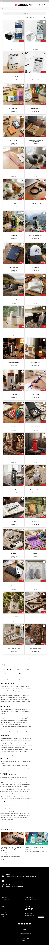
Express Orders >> (4, 914)
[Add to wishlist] (22, 22)
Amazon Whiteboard (14, 76)
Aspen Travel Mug (13, 235)
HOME (2, 8)
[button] (2, 4)
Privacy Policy (24, 940)
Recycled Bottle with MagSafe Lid (35, 235)
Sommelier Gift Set (13, 394)
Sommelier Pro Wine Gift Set (13, 362)
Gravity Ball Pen (14, 521)
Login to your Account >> (5, 901)
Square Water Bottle (13, 489)
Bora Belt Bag (13, 553)
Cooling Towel (35, 553)
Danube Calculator (35, 76)
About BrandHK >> (4, 895)
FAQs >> (26, 904)
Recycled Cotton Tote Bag (14, 616)
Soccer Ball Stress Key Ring (35, 489)
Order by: (26, 17)
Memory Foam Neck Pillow (35, 172)
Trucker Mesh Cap (35, 267)
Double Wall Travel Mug (13, 331)
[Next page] (33, 658)
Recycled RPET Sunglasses (14, 299)
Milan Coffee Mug (35, 331)
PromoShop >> (3, 916)
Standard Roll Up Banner (35, 45)
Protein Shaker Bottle (35, 458)
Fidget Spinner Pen (35, 394)
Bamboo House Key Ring (35, 426)
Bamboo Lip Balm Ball (14, 203)
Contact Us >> (27, 895)
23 (29, 658)
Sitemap (24, 929)
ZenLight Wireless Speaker (35, 362)
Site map (24, 943)
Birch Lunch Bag (35, 521)
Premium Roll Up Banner (13, 45)
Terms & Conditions (24, 938)
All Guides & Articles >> (5, 919)
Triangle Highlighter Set (35, 108)
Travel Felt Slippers (35, 585)
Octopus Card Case (13, 140)
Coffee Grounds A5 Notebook (35, 648)
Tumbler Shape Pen (13, 426)
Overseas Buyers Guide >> (5, 912)
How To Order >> (28, 901)
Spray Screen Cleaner (14, 585)
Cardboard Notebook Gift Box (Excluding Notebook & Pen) (35, 141)
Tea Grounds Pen (35, 616)
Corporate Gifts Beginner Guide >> (7, 909)
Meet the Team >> (4, 897)
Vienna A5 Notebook (14, 267)
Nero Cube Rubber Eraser (14, 108)
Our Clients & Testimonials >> (6, 899)
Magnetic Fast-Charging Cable (35, 203)
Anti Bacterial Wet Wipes (35, 299)
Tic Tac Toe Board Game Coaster (13, 648)
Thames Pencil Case (14, 172)
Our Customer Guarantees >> (30, 899)
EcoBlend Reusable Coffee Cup (14, 458)
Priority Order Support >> (29, 897)
